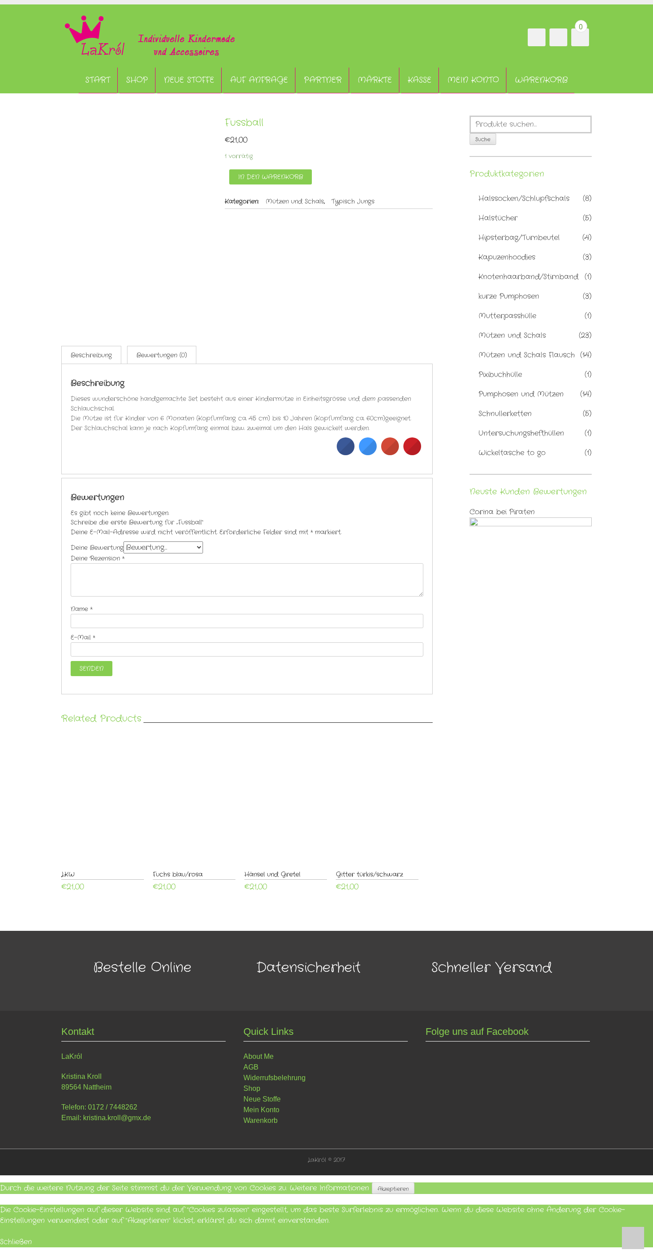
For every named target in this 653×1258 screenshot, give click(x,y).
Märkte (375, 80)
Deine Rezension (97, 558)
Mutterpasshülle (507, 316)
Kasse (419, 80)
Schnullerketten (505, 414)
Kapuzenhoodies (506, 257)
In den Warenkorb (270, 176)
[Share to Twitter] (368, 453)
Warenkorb (541, 80)
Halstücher (498, 218)
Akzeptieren (393, 1189)
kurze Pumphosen (508, 296)
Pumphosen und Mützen (521, 394)
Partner (323, 80)
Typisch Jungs (352, 201)
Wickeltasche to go (511, 453)
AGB (251, 1067)
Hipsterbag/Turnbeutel (519, 237)
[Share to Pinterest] (412, 453)
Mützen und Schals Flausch (526, 355)
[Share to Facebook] (345, 453)
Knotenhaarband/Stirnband (528, 277)
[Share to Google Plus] (390, 453)
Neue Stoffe (189, 80)
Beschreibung (91, 355)
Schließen (16, 1242)
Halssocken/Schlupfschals (523, 198)
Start (97, 80)
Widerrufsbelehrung (274, 1078)
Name (81, 609)
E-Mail (83, 637)
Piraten (522, 512)
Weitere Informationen (329, 1188)
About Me (258, 1056)
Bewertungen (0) (161, 355)
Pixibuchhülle (500, 374)
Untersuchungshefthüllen (521, 433)
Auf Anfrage (259, 80)
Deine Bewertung (97, 547)
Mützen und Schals (295, 201)
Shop (137, 80)
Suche (482, 139)
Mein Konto (473, 80)
